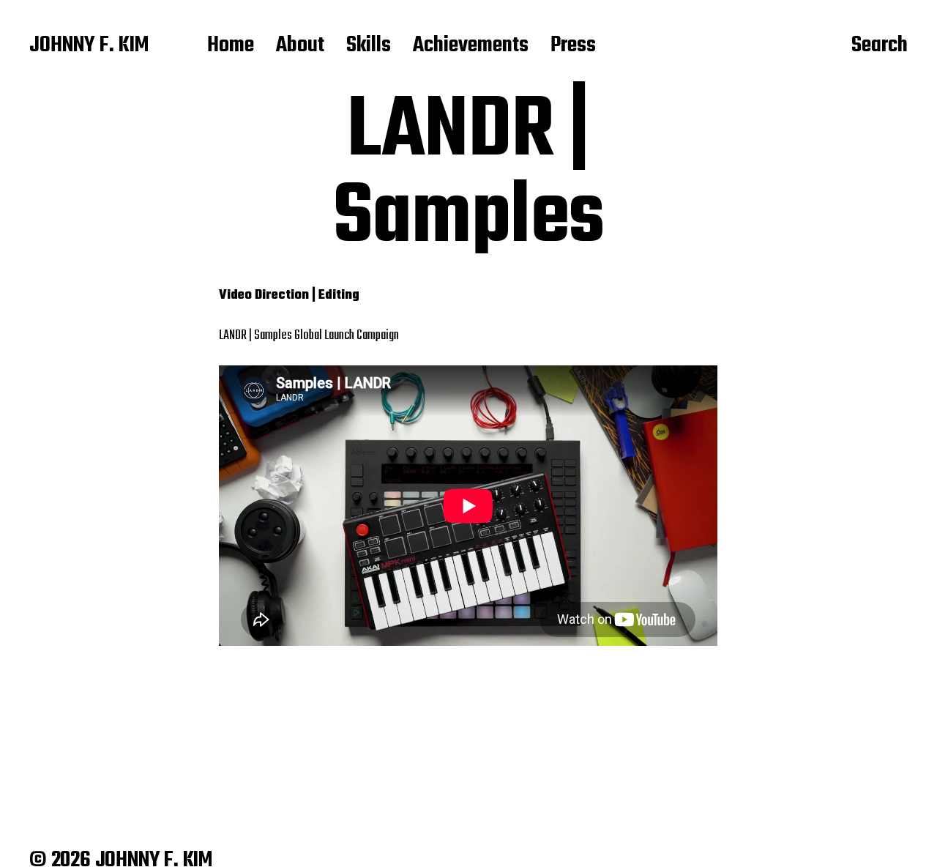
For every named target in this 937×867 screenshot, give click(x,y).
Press (573, 46)
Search (879, 46)
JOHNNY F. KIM (89, 46)
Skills (368, 46)
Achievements (471, 46)
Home (230, 46)
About (300, 46)
